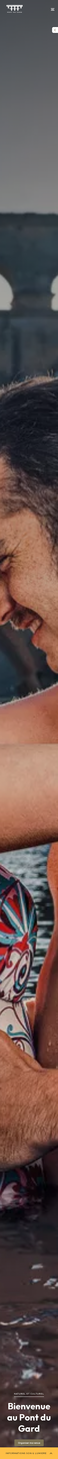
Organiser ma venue (29, 1442)
